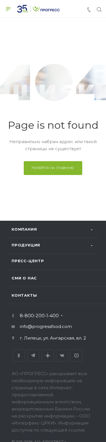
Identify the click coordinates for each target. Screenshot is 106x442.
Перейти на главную (53, 168)
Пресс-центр (28, 261)
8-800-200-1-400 (39, 316)
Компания (24, 229)
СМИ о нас (24, 278)
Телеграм (33, 355)
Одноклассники (19, 355)
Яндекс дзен (48, 355)
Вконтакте (62, 355)
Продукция (26, 245)
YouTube (76, 355)
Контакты (24, 295)
